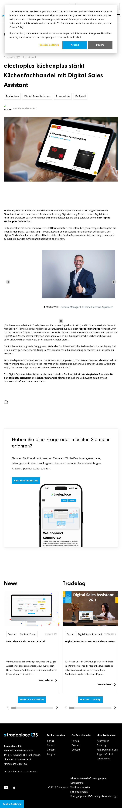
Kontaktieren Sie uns (26, 480)
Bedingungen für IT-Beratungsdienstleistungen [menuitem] (94, 796)
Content (12, 634)
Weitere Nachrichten (32, 699)
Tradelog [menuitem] (101, 745)
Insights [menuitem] (51, 754)
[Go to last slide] (8, 282)
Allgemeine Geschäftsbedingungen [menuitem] (88, 778)
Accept (75, 44)
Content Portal (28, 634)
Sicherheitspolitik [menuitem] (79, 791)
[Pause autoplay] (61, 321)
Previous (9, 706)
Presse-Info (63, 96)
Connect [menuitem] (51, 745)
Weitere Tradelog (90, 699)
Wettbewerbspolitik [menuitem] (80, 787)
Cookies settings (49, 44)
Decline (100, 44)
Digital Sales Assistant (37, 96)
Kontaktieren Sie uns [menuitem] (107, 749)
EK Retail (80, 96)
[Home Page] (6, 403)
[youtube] (6, 787)
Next (56, 706)
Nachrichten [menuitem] (103, 740)
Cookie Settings (12, 803)
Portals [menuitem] (50, 740)
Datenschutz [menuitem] (76, 782)
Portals (71, 634)
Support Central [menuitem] (105, 754)
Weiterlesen (46, 680)
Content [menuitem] (51, 749)
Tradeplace (12, 96)
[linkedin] (13, 787)
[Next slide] (114, 282)
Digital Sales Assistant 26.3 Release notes (90, 641)
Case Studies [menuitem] (103, 758)
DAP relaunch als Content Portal (25, 641)
